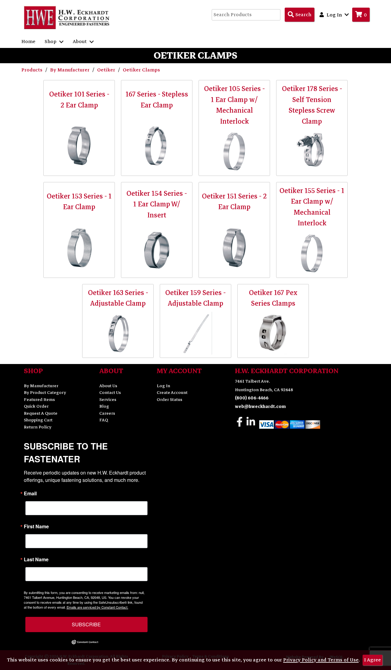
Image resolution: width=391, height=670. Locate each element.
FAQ (103, 420)
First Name (36, 526)
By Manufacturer (70, 70)
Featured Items (39, 399)
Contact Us (110, 392)
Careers (107, 413)
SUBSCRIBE (86, 624)
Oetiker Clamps (141, 70)
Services (107, 399)
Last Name (36, 559)
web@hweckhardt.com (260, 406)
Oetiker (106, 70)
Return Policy (37, 427)
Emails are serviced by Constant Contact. (97, 607)
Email (30, 493)
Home (28, 42)
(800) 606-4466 (252, 398)
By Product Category (45, 392)
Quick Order (36, 406)
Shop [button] (51, 42)
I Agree (372, 660)
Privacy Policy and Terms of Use (321, 660)
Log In (163, 385)
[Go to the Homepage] (67, 17)
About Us (108, 385)
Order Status (169, 399)
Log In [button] (334, 15)
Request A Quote (40, 413)
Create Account (172, 392)
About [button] (80, 42)
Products (32, 70)
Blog (104, 406)
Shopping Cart (38, 420)
